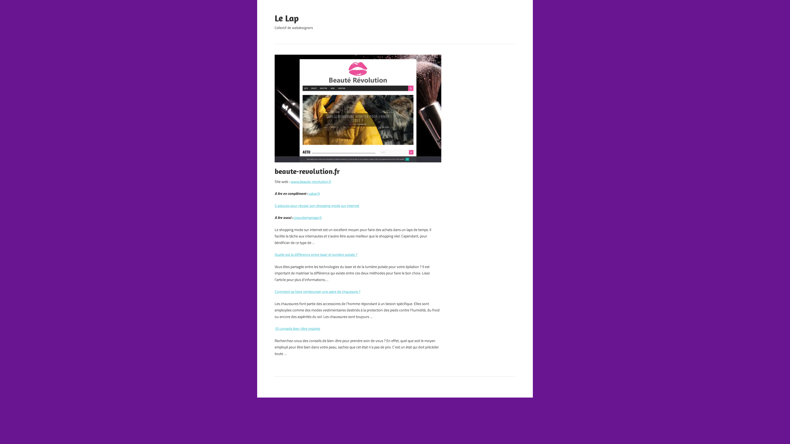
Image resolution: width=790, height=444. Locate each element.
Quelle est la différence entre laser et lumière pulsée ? (316, 254)
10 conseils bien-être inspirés (297, 328)
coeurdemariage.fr (307, 217)
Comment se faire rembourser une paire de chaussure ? (317, 291)
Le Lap (287, 18)
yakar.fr (314, 193)
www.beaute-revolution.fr (310, 181)
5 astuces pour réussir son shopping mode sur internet (317, 205)
